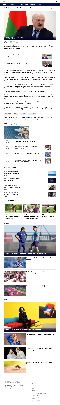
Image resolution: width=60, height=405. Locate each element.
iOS (47, 117)
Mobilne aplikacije (36, 400)
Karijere (33, 385)
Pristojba (34, 387)
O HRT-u (34, 382)
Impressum (34, 402)
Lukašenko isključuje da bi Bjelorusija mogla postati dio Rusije (21, 55)
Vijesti (3, 4)
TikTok (39, 119)
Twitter (30, 119)
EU (17, 4)
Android (50, 117)
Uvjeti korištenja (35, 397)
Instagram (34, 119)
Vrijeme (39, 4)
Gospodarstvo (33, 4)
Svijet (21, 4)
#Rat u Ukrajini (32, 113)
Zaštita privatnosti (36, 395)
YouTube (44, 119)
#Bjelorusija (8, 113)
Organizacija (35, 383)
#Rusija (15, 113)
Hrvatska (13, 4)
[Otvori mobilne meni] (56, 1)
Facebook (25, 119)
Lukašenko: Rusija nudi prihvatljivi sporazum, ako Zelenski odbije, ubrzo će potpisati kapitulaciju (22, 62)
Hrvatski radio (35, 392)
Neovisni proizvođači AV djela (39, 393)
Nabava (33, 390)
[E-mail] (14, 42)
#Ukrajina (23, 113)
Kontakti (33, 398)
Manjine (26, 4)
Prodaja (33, 388)
